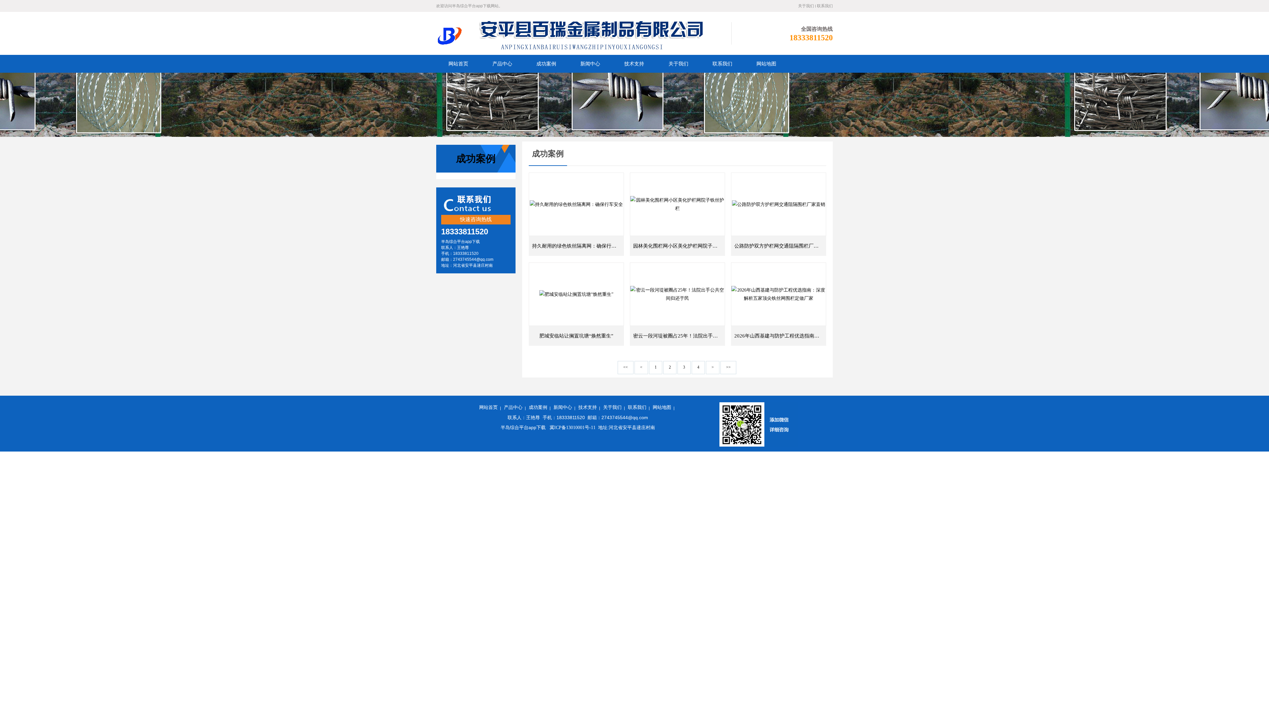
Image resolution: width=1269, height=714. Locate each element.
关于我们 (806, 6)
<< (625, 367)
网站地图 (662, 407)
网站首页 (488, 407)
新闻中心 (563, 407)
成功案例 (538, 407)
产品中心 (513, 407)
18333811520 (811, 37)
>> (728, 367)
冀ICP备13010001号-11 (572, 427)
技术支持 (587, 407)
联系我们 (825, 6)
